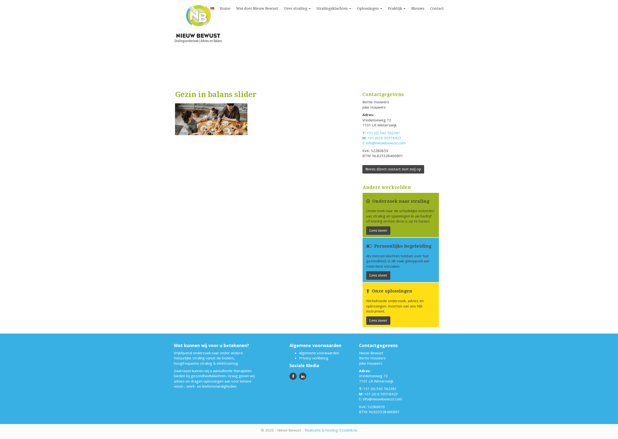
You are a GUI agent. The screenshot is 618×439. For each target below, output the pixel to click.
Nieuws (417, 8)
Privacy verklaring (313, 357)
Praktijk (395, 8)
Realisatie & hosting (321, 430)
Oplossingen (368, 8)
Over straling (296, 8)
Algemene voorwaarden (319, 352)
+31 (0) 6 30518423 (384, 137)
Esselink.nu (348, 430)
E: (364, 142)
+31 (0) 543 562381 (383, 132)
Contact (437, 8)
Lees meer (378, 230)
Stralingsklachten (332, 8)
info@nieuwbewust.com (386, 142)
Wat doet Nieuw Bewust (257, 8)
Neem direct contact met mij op (393, 169)
